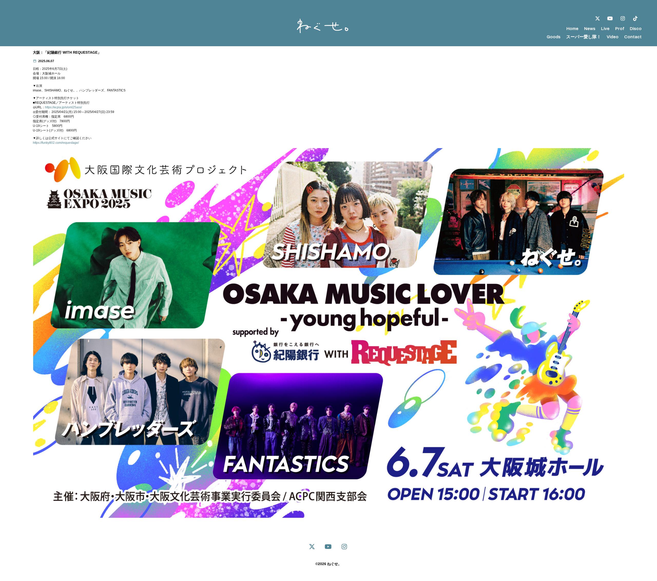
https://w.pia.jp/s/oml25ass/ (63, 107)
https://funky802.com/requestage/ (56, 143)
